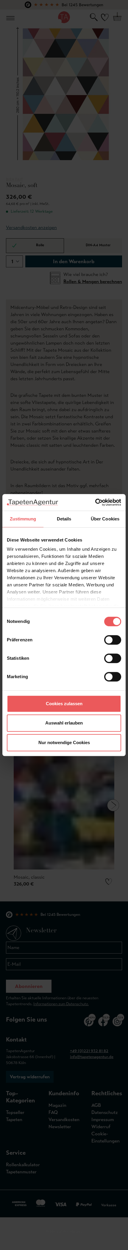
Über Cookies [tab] (105, 518)
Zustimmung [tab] (23, 518)
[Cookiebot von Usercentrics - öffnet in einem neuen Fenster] (95, 502)
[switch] (112, 640)
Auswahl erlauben (64, 722)
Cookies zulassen (64, 703)
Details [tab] (64, 518)
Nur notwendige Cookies (64, 742)
